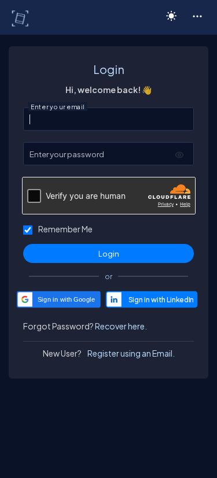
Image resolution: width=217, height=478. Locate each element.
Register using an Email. (131, 353)
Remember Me (65, 229)
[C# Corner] (21, 18)
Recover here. (121, 326)
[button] (197, 16)
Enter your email (58, 107)
